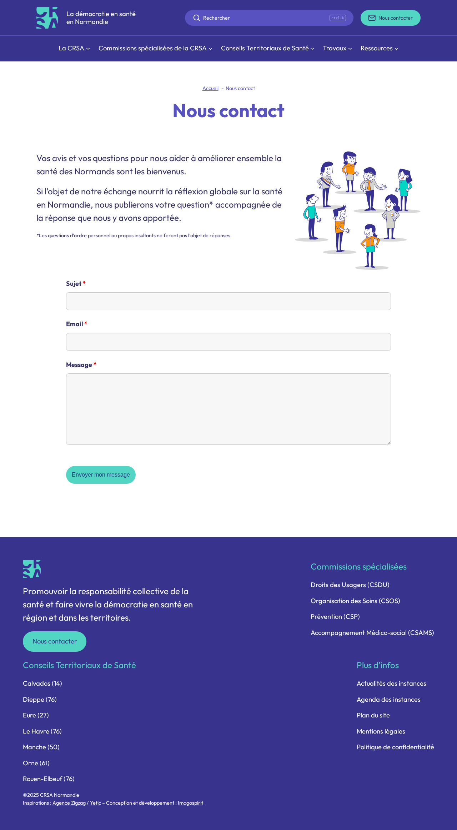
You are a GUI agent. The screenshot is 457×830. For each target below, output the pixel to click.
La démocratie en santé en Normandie (101, 18)
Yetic (95, 803)
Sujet (76, 283)
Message (81, 365)
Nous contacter (54, 641)
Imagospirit (190, 803)
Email (76, 324)
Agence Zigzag (69, 803)
